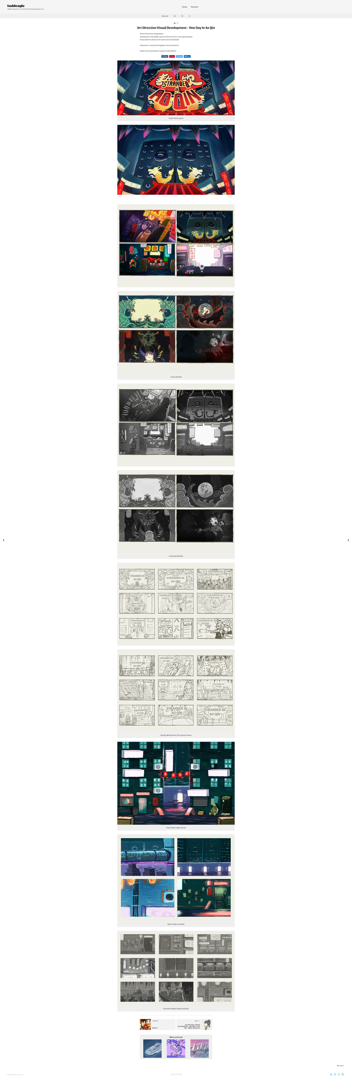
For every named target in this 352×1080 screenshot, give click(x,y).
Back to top (176, 1074)
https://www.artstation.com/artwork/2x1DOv (158, 51)
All (175, 16)
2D (189, 16)
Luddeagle (16, 5)
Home (184, 7)
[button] (341, 1065)
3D (182, 16)
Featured (165, 16)
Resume (194, 7)
